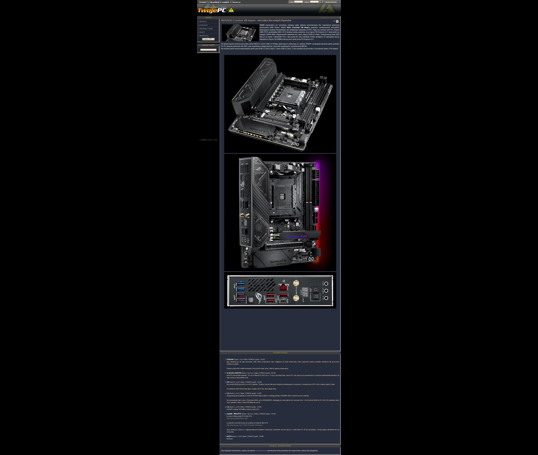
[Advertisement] (290, 10)
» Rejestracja (203, 35)
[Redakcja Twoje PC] (235, 2)
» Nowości (202, 21)
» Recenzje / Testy (205, 28)
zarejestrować (261, 451)
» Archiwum (203, 25)
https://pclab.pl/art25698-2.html (237, 418)
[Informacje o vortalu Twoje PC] (218, 2)
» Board (201, 32)
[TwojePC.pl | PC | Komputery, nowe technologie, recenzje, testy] (202, 2)
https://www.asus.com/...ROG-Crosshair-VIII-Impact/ (245, 425)
